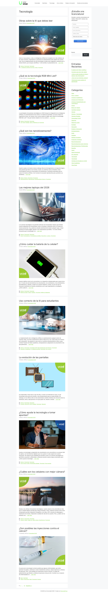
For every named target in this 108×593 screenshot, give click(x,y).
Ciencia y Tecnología (24, 66)
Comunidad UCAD (33, 347)
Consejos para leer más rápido (79, 72)
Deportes (74, 120)
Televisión (44, 404)
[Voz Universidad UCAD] (23, 3)
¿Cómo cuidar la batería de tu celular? (38, 244)
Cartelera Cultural (76, 109)
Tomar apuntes (48, 463)
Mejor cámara (35, 520)
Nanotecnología (38, 179)
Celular (29, 292)
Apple (21, 235)
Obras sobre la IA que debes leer (36, 20)
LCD (21, 122)
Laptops (48, 235)
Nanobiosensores (24, 179)
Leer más (60, 62)
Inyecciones (26, 579)
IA (20, 67)
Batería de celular (24, 292)
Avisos (73, 105)
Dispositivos (43, 235)
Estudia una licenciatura (82, 3)
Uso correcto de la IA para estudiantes (39, 300)
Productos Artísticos (77, 139)
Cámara (22, 520)
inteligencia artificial (26, 67)
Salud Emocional (76, 152)
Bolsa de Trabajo (76, 107)
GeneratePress (64, 591)
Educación (22, 349)
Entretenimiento (75, 131)
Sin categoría (75, 154)
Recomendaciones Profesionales (80, 146)
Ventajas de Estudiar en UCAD (79, 161)
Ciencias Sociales (76, 116)
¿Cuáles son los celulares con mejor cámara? (42, 471)
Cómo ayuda (23, 463)
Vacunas (39, 579)
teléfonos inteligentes (45, 292)
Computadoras (26, 235)
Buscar (73, 52)
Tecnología (52, 3)
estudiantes (27, 349)
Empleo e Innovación (70, 3)
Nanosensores (31, 179)
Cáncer (21, 579)
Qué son (44, 179)
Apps (73, 93)
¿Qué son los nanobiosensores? (35, 131)
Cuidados (33, 292)
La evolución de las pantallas (33, 357)
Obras (36, 67)
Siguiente (29, 585)
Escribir (27, 463)
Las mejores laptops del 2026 (34, 187)
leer (31, 67)
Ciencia (22, 177)
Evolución (22, 404)
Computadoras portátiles (35, 235)
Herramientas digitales (34, 463)
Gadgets (74, 135)
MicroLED (27, 404)
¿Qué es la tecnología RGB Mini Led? (38, 75)
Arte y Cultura (60, 3)
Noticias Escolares (76, 137)
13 (24, 585)
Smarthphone (42, 520)
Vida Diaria (44, 3)
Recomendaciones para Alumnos (45, 347)
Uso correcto (48, 349)
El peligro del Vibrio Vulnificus (79, 70)
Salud (21, 577)
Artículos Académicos (77, 97)
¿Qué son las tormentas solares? (80, 78)
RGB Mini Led (36, 122)
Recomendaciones (76, 141)
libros (33, 67)
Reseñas (74, 148)
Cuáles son (30, 520)
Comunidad (37, 3)
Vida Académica (76, 163)
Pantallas (27, 122)
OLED (24, 122)
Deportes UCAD (76, 122)
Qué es (31, 122)
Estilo (73, 133)
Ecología (74, 124)
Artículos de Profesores (77, 99)
